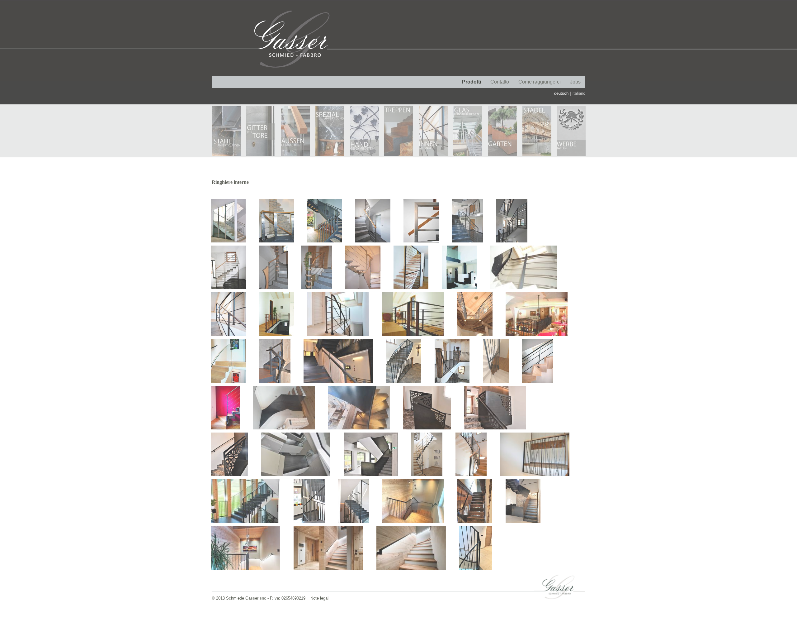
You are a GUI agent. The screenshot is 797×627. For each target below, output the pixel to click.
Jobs (575, 81)
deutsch (561, 93)
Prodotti (471, 81)
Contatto (499, 81)
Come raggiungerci (539, 81)
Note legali (319, 598)
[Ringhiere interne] (225, 219)
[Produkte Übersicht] (222, 130)
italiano (579, 93)
